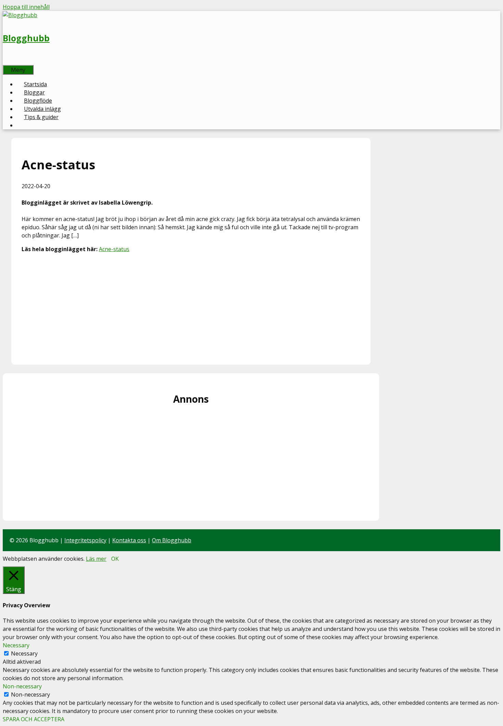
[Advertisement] (191, 306)
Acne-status (114, 249)
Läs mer (96, 558)
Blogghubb (26, 38)
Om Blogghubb (171, 540)
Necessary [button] (16, 645)
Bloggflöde (38, 100)
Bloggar (34, 92)
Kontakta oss (129, 540)
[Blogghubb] (20, 15)
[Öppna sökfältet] (10, 61)
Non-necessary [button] (22, 686)
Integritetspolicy (85, 540)
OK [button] (115, 558)
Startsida (35, 84)
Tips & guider (41, 117)
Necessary (24, 653)
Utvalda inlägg (42, 109)
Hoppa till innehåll (26, 7)
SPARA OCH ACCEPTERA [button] (33, 719)
